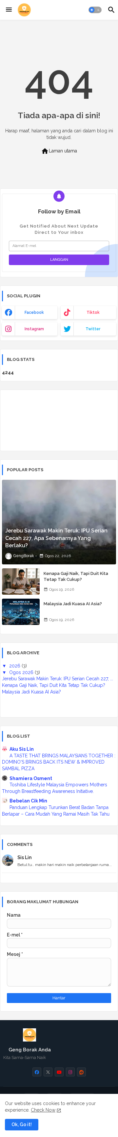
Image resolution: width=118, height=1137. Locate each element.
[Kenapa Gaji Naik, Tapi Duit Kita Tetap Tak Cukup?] (21, 581)
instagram (34, 329)
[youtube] (59, 1072)
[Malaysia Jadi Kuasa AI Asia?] (21, 612)
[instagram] (70, 1072)
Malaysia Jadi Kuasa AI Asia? (73, 603)
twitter (93, 329)
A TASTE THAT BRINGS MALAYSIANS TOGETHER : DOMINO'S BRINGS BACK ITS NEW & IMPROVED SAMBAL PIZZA (58, 762)
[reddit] (81, 1072)
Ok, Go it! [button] (21, 1124)
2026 (15, 665)
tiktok (93, 312)
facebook (34, 312)
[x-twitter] (48, 1072)
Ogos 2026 (22, 672)
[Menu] (9, 9)
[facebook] (36, 1072)
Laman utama (59, 151)
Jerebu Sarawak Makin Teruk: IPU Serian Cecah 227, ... (57, 678)
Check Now (43, 1110)
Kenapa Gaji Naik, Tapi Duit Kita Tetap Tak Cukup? (76, 576)
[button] (95, 10)
